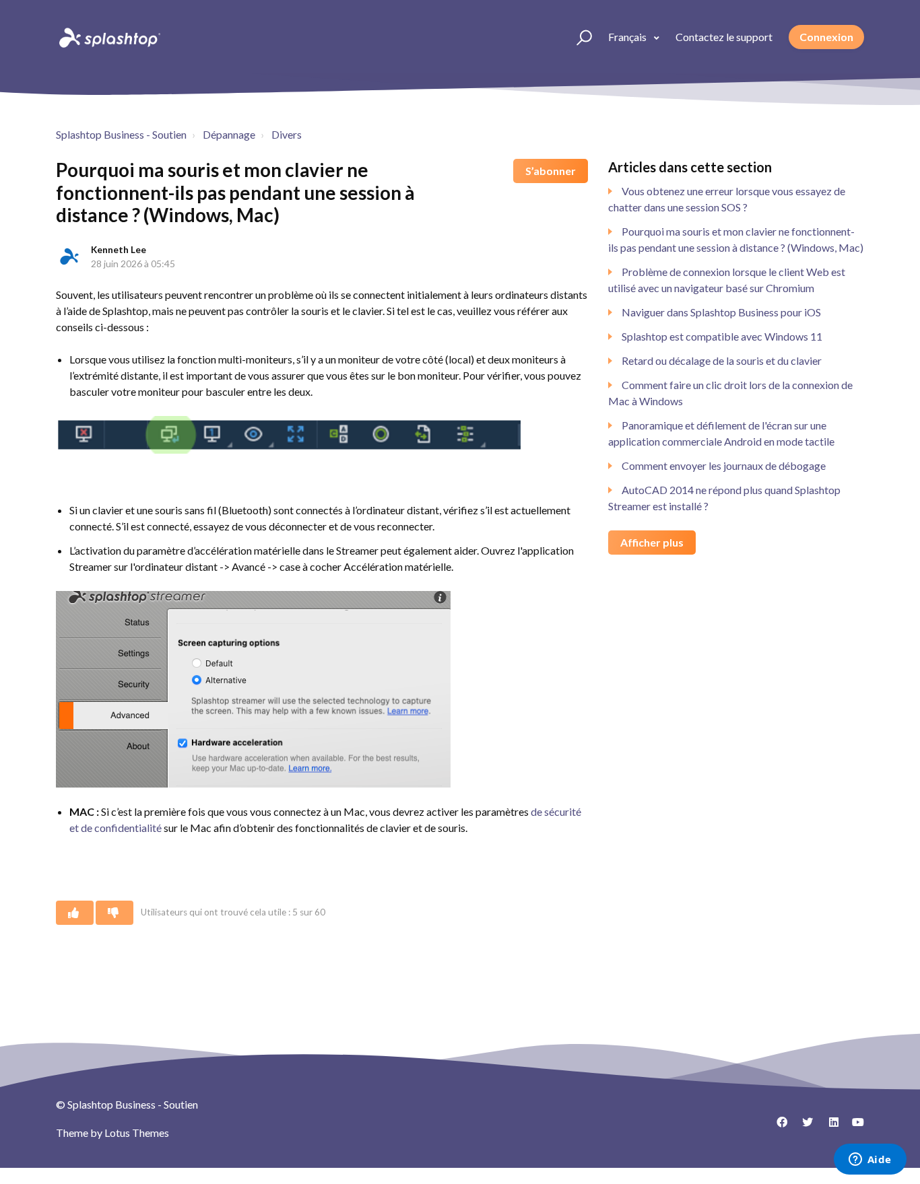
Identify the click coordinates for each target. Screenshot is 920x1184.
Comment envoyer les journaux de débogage (724, 465)
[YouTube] (854, 1127)
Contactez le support (724, 36)
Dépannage (229, 134)
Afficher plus (652, 542)
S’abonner (550, 170)
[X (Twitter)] (803, 1127)
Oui (75, 913)
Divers (286, 134)
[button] (578, 37)
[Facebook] (777, 1127)
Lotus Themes (136, 1132)
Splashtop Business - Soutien (121, 134)
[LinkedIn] (828, 1127)
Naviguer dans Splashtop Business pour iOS (721, 312)
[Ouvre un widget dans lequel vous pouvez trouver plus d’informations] (870, 1160)
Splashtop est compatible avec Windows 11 (722, 336)
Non (114, 913)
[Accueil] (108, 37)
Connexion (826, 36)
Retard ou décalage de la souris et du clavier (722, 360)
